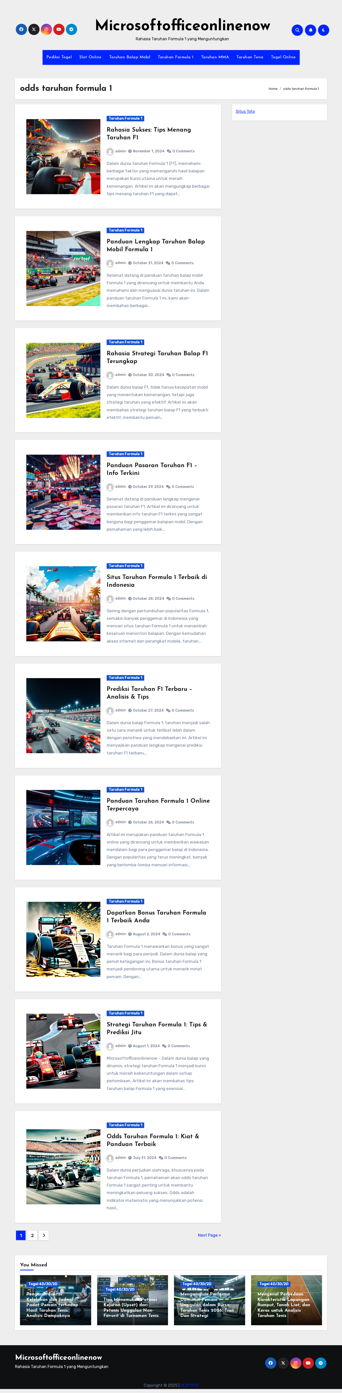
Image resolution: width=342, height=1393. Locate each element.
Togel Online (283, 57)
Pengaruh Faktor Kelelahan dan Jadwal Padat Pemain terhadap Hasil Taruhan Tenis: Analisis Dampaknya (52, 1305)
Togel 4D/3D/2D (42, 1284)
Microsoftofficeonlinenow (182, 26)
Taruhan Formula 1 (176, 57)
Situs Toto (245, 111)
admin (120, 151)
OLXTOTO (190, 1385)
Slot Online (90, 57)
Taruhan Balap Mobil (129, 57)
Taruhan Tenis (249, 57)
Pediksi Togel (59, 57)
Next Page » (209, 1235)
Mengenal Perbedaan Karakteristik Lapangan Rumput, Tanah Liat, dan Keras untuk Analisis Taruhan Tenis (283, 1305)
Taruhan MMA (215, 57)
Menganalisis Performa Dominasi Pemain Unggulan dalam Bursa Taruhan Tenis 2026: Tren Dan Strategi (207, 1305)
